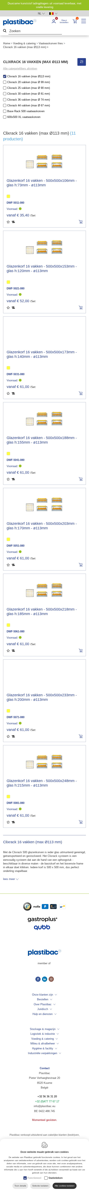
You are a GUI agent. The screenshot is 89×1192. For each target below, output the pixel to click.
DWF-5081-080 (15, 802)
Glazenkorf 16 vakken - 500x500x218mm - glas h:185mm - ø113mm (42, 611)
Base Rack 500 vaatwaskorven (25, 111)
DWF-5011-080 (15, 202)
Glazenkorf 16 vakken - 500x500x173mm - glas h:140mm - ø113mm (42, 354)
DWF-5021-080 (15, 288)
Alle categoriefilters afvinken (20, 68)
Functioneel (34, 1178)
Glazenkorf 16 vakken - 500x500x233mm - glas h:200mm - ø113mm (42, 697)
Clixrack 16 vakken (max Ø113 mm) (28, 76)
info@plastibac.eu (44, 1106)
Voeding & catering (24, 43)
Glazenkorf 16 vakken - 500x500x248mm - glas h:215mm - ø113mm (42, 783)
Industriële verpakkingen (42, 1053)
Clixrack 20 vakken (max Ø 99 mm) (28, 82)
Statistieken (55, 1178)
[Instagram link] (51, 979)
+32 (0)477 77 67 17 (47, 1101)
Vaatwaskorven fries (51, 43)
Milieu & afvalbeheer (42, 1043)
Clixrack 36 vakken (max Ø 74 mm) (28, 99)
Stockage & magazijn (42, 1029)
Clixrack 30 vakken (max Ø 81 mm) (28, 93)
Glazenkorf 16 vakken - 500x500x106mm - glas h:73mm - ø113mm (42, 183)
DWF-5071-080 (15, 717)
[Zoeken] (4, 31)
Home (6, 43)
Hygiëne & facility (42, 1048)
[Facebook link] (38, 979)
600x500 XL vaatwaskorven (23, 117)
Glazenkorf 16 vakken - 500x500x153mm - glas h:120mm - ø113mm (42, 268)
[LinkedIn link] (45, 979)
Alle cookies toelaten (65, 1186)
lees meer (9, 879)
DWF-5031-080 (15, 374)
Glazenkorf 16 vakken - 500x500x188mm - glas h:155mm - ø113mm (42, 440)
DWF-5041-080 (15, 460)
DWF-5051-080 (15, 545)
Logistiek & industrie (42, 1033)
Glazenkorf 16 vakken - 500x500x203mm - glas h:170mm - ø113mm (42, 525)
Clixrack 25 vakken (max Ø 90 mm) (28, 87)
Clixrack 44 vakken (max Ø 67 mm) (28, 105)
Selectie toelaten (40, 1186)
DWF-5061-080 (15, 631)
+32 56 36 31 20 (47, 1096)
